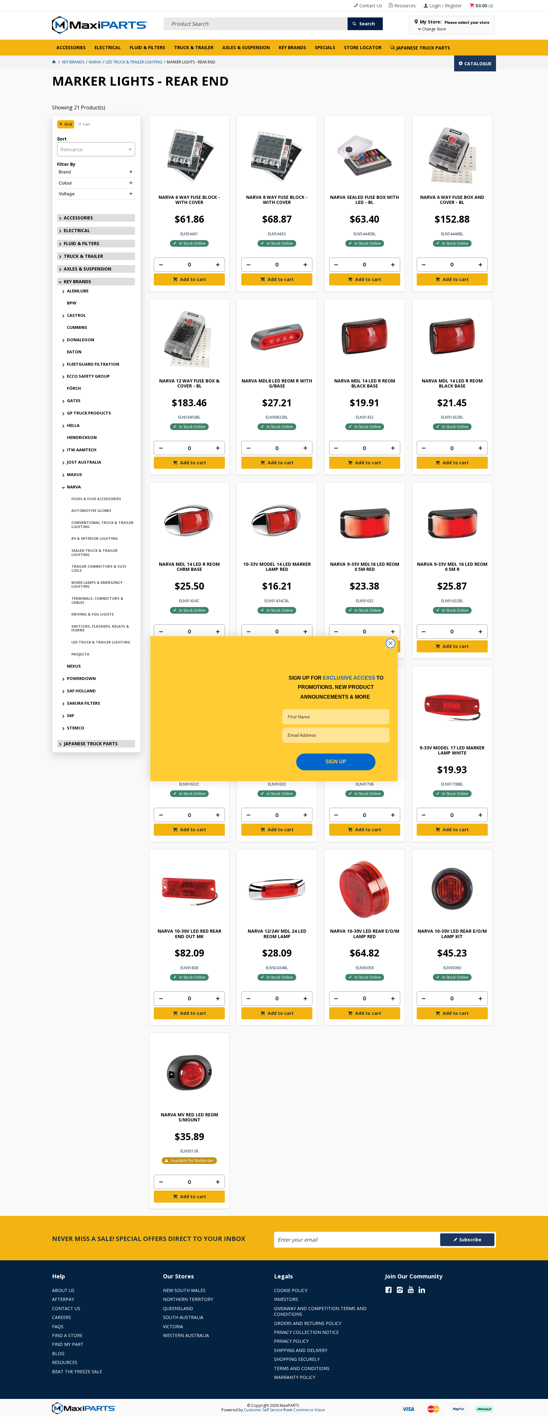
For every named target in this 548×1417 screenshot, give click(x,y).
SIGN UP (335, 761)
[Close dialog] (390, 643)
